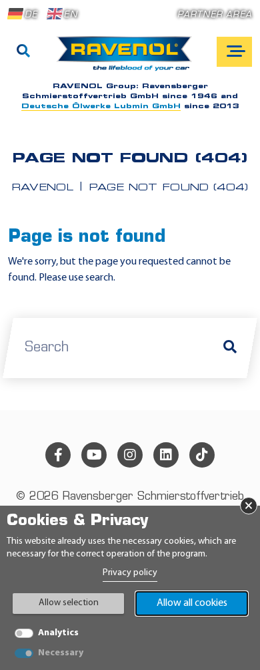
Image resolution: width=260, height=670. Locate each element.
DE (31, 15)
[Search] (23, 52)
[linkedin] (166, 455)
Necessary (60, 653)
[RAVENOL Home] (127, 58)
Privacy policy (130, 573)
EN (70, 15)
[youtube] (94, 455)
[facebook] (58, 455)
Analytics (58, 633)
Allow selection (69, 603)
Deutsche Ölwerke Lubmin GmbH (101, 106)
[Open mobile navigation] (234, 52)
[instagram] (130, 455)
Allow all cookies (192, 603)
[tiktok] (202, 455)
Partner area (214, 15)
